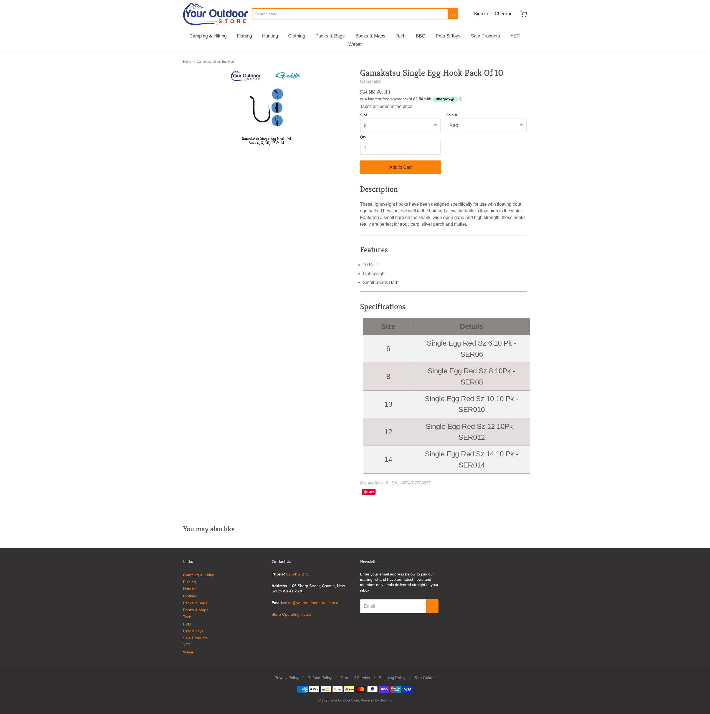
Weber (355, 44)
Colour (451, 115)
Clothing (296, 36)
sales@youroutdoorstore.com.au (312, 602)
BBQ (420, 36)
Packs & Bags (330, 36)
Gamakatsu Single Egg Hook (216, 61)
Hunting (270, 36)
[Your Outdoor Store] (215, 14)
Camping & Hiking (208, 36)
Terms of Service (355, 677)
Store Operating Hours (291, 614)
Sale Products (485, 36)
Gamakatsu (370, 81)
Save (370, 492)
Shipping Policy (392, 677)
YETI (515, 36)
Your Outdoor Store (344, 700)
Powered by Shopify (376, 700)
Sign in (481, 13)
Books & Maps (370, 36)
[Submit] (453, 13)
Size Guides (424, 677)
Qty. (363, 137)
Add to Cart (400, 167)
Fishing (244, 36)
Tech (400, 36)
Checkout (504, 13)
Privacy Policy (287, 677)
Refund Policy (320, 677)
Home (187, 61)
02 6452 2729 (298, 574)
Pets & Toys (448, 36)
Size (363, 115)
